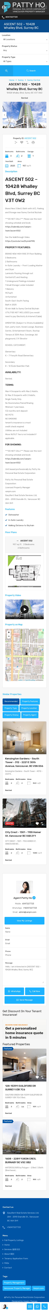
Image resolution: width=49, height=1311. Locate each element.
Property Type (8, 57)
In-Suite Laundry (15, 520)
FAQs (6, 1263)
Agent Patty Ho (22, 897)
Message (9, 963)
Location (6, 35)
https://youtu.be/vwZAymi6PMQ (20, 241)
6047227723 (11, 17)
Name (7, 928)
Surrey (21, 80)
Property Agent (29, 715)
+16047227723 (30, 908)
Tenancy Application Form (16, 1259)
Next (44, 115)
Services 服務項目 (12, 1249)
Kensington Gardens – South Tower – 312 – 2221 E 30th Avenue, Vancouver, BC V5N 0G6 (24, 762)
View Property (24, 748)
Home (11, 80)
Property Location (29, 708)
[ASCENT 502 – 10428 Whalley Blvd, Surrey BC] (24, 651)
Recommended (11, 701)
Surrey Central (33, 80)
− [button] (9, 636)
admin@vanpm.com (27, 912)
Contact (8, 1268)
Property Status (9, 46)
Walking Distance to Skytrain (21, 525)
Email (7, 940)
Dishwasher (13, 515)
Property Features (30, 701)
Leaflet (20, 680)
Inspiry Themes (30, 1301)
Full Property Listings (14, 1240)
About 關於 (9, 1254)
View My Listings (24, 921)
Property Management (14, 1283)
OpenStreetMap (30, 680)
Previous (5, 115)
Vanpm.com (38, 1288)
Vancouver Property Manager (17, 1288)
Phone (8, 951)
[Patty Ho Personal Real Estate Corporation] (24, 11)
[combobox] (24, 40)
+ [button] (9, 632)
